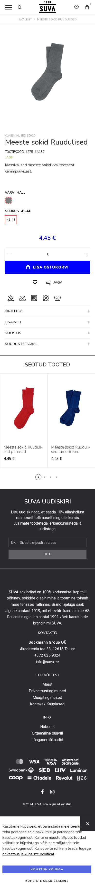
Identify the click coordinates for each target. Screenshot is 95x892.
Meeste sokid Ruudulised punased (23, 449)
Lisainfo (13, 322)
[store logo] (47, 7)
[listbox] (47, 201)
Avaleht (25, 19)
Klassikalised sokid (20, 136)
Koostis (13, 333)
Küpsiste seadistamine (46, 881)
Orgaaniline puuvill (47, 733)
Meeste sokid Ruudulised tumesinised (70, 449)
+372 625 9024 (47, 655)
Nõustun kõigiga (46, 869)
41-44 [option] (11, 220)
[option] (8, 200)
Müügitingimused (47, 697)
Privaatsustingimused (47, 691)
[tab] (47, 311)
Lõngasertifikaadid (47, 740)
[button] (38, 477)
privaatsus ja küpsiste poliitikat (28, 854)
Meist (47, 684)
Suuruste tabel (21, 344)
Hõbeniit (47, 727)
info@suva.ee (47, 662)
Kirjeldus (14, 311)
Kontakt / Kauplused (47, 704)
